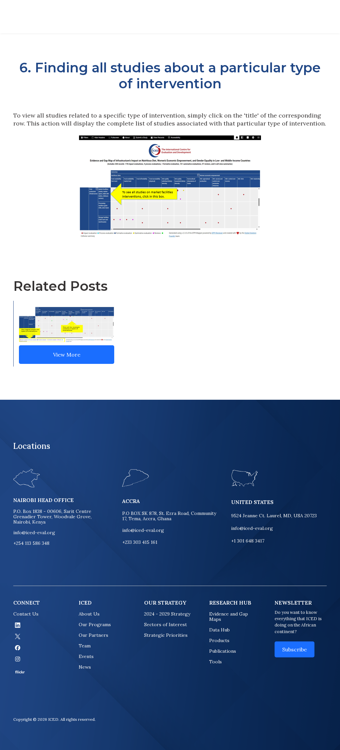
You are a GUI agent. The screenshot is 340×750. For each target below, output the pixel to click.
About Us (89, 614)
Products (219, 640)
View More (66, 354)
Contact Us (26, 614)
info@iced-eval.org (34, 532)
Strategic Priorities (166, 635)
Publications (222, 651)
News (85, 667)
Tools (215, 661)
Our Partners (93, 635)
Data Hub (219, 629)
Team (85, 645)
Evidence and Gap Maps (228, 616)
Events (86, 656)
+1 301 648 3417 (247, 541)
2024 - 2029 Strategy (167, 614)
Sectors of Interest (165, 624)
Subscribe (294, 649)
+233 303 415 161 (139, 542)
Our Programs (95, 624)
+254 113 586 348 (31, 543)
